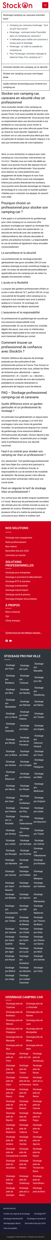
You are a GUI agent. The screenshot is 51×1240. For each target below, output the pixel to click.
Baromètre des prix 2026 (17, 551)
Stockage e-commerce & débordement (23, 577)
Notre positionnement (15, 542)
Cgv (7, 616)
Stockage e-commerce (36, 1219)
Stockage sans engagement (18, 537)
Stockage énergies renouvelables (21, 599)
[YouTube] (10, 641)
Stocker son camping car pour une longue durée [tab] (23, 75)
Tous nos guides (10, 1228)
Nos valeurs (11, 546)
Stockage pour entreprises (17, 572)
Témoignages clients (12, 1223)
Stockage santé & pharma (17, 594)
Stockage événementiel (16, 585)
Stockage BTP (40, 1214)
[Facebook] (6, 641)
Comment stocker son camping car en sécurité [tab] (25, 67)
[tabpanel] (25, 43)
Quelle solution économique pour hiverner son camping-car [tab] (25, 85)
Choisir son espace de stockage (16, 1214)
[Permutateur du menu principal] (45, 5)
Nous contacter (12, 612)
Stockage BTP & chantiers (17, 581)
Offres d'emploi (12, 620)
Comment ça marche (15, 555)
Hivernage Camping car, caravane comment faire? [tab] (24, 17)
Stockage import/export (16, 590)
